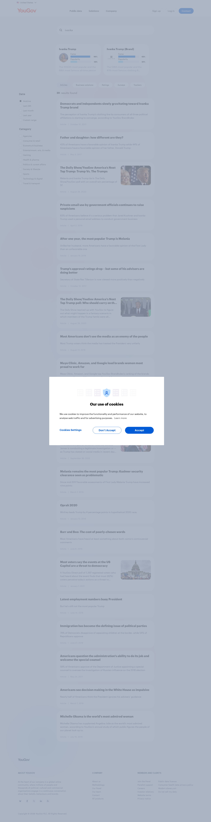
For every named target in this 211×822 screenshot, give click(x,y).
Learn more (120, 418)
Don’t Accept (107, 430)
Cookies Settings (71, 430)
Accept (139, 430)
